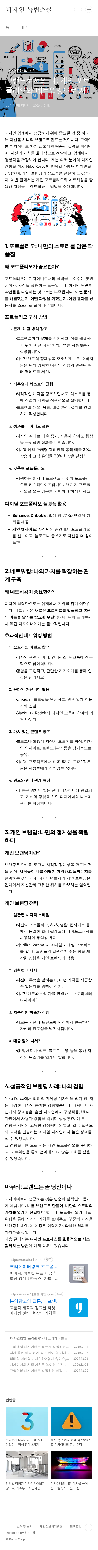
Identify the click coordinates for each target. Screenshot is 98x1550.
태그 (23, 27)
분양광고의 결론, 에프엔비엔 (33, 1301)
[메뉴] (88, 9)
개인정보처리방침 (51, 1526)
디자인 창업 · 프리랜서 (25, 1338)
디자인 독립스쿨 (29, 9)
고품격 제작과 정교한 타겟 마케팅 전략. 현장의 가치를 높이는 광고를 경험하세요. (33, 1310)
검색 (78, 9)
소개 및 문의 (24, 1526)
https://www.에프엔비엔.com (32, 1294)
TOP (88, 1527)
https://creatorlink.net (27, 1260)
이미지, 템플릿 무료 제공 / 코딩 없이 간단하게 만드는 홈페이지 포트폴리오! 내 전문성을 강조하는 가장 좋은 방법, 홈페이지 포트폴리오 (33, 1276)
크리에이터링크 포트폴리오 (34, 1266)
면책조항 (75, 1526)
